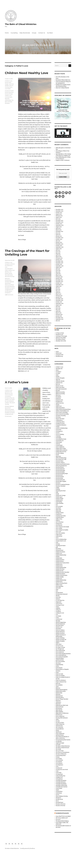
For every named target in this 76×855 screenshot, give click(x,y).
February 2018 (59, 277)
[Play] (56, 136)
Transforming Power (61, 755)
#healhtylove (8, 280)
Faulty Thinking (59, 503)
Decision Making (60, 453)
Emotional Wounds (9, 398)
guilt (57, 547)
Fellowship (58, 511)
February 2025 (59, 215)
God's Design (59, 528)
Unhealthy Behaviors (61, 782)
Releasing (58, 694)
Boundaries (58, 396)
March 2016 (58, 313)
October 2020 (59, 239)
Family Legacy (59, 497)
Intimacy (58, 598)
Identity (7, 271)
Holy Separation (59, 586)
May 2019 (58, 253)
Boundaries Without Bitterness (63, 80)
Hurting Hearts (59, 592)
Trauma (57, 757)
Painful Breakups (60, 658)
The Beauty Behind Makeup (62, 821)
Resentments (59, 708)
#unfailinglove (8, 291)
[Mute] (67, 136)
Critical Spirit (59, 442)
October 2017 (59, 283)
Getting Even (59, 523)
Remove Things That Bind (62, 699)
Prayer (57, 672)
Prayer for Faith (59, 674)
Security (58, 721)
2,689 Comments (9, 294)
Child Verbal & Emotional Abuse (63, 409)
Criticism (58, 443)
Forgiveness (59, 514)
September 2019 (59, 247)
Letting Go (58, 609)
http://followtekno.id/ (61, 157)
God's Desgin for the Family (62, 526)
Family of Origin (9, 93)
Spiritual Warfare (60, 735)
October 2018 (59, 264)
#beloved (7, 278)
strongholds (59, 741)
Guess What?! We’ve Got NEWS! (63, 816)
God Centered (59, 525)
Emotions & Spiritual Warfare (63, 484)
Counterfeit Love (60, 440)
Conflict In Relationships (62, 428)
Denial (57, 454)
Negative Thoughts (60, 641)
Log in (57, 351)
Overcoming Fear (60, 652)
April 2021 (58, 234)
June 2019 (58, 251)
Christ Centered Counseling (62, 414)
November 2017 (59, 281)
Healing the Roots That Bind (62, 572)
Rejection (58, 688)
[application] (63, 133)
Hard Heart (58, 548)
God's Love (58, 531)
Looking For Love (60, 613)
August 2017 (59, 286)
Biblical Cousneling (60, 393)
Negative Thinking (60, 638)
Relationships (59, 692)
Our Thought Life (60, 649)
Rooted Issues (59, 714)
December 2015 (59, 317)
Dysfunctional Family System (63, 464)
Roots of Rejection (60, 716)
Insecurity (58, 597)
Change (57, 404)
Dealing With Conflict (61, 448)
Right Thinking (59, 711)
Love (57, 614)
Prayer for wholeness (61, 680)
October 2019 (59, 245)
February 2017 (59, 295)
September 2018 (59, 266)
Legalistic (58, 608)
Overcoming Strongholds (62, 656)
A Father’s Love (16, 382)
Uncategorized (59, 774)
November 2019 (59, 244)
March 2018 (58, 275)
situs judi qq (58, 151)
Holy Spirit (58, 588)
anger (57, 375)
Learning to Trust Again (61, 336)
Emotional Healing (60, 472)
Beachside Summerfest (61, 389)
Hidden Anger (59, 584)
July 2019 (58, 250)
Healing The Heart (60, 569)
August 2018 (59, 267)
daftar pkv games (60, 147)
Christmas (58, 417)
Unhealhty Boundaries (61, 780)
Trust (57, 766)
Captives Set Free (60, 403)
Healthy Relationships (61, 580)
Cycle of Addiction (60, 447)
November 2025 (59, 211)
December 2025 (59, 209)
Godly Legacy (59, 534)
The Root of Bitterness (61, 754)
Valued (10, 273)
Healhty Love (8, 95)
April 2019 (58, 255)
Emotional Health (9, 90)
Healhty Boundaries (60, 551)
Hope (57, 589)
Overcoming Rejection (61, 655)
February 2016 (59, 314)
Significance (59, 732)
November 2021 (59, 231)
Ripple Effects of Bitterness (62, 713)
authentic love (8, 391)
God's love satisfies (60, 533)
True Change (59, 758)
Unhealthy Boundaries (61, 783)
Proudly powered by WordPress (27, 848)
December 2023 (59, 220)
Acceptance (58, 371)
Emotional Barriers (60, 468)
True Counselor (59, 760)
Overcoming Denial (60, 650)
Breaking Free (59, 401)
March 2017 (58, 294)
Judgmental (58, 602)
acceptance (8, 292)
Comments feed (59, 354)
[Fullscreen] (69, 136)
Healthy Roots (59, 581)
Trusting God (59, 768)
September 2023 (59, 225)
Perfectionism (59, 667)
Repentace (58, 700)
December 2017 (59, 280)
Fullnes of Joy (59, 519)
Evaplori (58, 160)
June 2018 (58, 270)
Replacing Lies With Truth (62, 705)
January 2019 (59, 259)
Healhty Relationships (61, 555)
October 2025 (59, 212)
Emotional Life (59, 475)
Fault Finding (59, 501)
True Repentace (59, 765)
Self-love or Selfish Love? (62, 818)
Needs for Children (60, 630)
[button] (63, 133)
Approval (58, 379)
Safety (57, 719)
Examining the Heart (61, 490)
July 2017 (58, 287)
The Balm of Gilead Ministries (20, 24)
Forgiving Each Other (61, 515)
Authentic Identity (60, 381)
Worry (57, 801)
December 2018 (59, 261)
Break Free (58, 398)
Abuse (57, 370)
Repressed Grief (59, 707)
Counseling (14, 33)
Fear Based (58, 508)
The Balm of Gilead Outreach (62, 747)
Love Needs (8, 88)
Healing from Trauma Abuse (62, 562)
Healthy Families (60, 577)
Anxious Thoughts (60, 378)
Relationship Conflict (61, 691)
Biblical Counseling (60, 392)
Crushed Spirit (59, 445)
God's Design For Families (62, 530)
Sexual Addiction (60, 728)
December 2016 (59, 298)
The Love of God (59, 750)
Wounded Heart (9, 275)
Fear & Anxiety (59, 506)
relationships (8, 100)
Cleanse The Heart (60, 418)
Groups (34, 33)
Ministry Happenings (61, 622)
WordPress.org (59, 356)
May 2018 (58, 272)
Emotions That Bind (60, 486)
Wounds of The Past (9, 276)
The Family (58, 749)
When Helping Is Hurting (62, 796)
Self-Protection (59, 727)
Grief (57, 542)
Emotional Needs (60, 476)
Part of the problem (60, 661)
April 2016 (58, 311)
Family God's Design (61, 495)
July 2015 (58, 320)
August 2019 (59, 248)
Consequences (59, 431)
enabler (57, 487)
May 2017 (58, 291)
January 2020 (59, 242)
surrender (58, 744)
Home (7, 33)
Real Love (58, 683)
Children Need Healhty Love (62, 411)
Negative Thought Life (61, 639)
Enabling (58, 489)
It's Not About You (60, 600)
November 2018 (59, 262)
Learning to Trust (60, 605)
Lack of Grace (59, 603)
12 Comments (8, 416)
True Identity (59, 761)
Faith (57, 492)
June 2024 (58, 219)
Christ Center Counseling (62, 412)
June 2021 (58, 233)
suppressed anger (60, 743)
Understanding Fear (60, 775)
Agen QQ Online (59, 154)
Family (57, 494)
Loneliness (58, 611)
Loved (57, 617)
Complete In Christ (60, 423)
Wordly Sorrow (59, 799)
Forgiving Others (60, 517)
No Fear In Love (59, 645)
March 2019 (58, 256)
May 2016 (58, 309)
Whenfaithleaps (62, 813)
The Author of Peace (60, 339)
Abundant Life (59, 368)
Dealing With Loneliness (61, 450)
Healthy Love (11, 270)
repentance (58, 702)
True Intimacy (59, 763)
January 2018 (59, 278)
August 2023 (59, 226)
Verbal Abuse (59, 793)
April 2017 (58, 292)
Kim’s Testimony (65, 160)
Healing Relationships (61, 567)
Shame (57, 730)
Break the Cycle (59, 400)
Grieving (58, 544)
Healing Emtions (60, 561)
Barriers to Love (8, 393)
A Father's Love (8, 80)
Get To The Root (59, 522)
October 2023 (59, 223)
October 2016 (59, 302)
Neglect (57, 642)
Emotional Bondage (60, 470)
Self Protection (59, 725)
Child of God (59, 406)
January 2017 (59, 297)
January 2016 (59, 316)
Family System (59, 500)
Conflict (58, 426)
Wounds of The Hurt (60, 804)
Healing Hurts (59, 564)
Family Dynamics (9, 92)
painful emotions (60, 660)
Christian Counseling (61, 415)
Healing (57, 556)
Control (57, 432)
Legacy (57, 606)
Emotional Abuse (60, 467)
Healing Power (59, 566)
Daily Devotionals (25, 33)
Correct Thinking (60, 434)
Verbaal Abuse (59, 791)
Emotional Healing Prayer (62, 473)
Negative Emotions (60, 633)
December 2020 (59, 237)
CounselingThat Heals (61, 439)
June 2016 (58, 308)
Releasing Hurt (59, 696)
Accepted (7, 264)
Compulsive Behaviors (61, 425)
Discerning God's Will (61, 459)
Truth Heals (58, 772)
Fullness (58, 520)
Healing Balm (59, 558)
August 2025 (59, 214)
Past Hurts (58, 663)
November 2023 (59, 222)
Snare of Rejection (60, 733)
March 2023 (58, 230)
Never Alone (58, 644)
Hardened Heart (59, 550)
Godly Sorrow (59, 536)
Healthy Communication (61, 575)
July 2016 (58, 306)
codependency (59, 420)
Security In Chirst (60, 722)
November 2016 (59, 300)
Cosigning (58, 436)
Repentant (58, 703)
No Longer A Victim (60, 647)
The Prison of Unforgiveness (62, 752)
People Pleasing (59, 664)
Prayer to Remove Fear (61, 681)
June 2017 (58, 289)
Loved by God (59, 619)
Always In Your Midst (61, 337)
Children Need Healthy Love (26, 73)
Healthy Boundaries (60, 573)
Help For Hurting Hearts (61, 583)
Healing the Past (59, 570)
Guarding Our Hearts (61, 545)
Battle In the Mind (60, 387)
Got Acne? (58, 819)
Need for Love (59, 627)
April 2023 (58, 228)
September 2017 (59, 284)
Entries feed (58, 353)
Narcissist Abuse (60, 625)
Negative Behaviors (60, 631)
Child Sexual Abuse (60, 407)
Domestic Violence (60, 462)
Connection (58, 429)
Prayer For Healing (60, 675)
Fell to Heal (58, 509)
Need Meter (58, 628)
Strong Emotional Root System (63, 739)
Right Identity (59, 710)
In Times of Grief (60, 333)
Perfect (57, 666)
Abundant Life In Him (61, 341)
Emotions (58, 483)
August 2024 (59, 217)
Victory (57, 794)
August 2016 (59, 305)
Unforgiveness (59, 779)
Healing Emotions (60, 559)
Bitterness (58, 395)
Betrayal (58, 390)
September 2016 (59, 303)
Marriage (58, 620)
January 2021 (59, 236)
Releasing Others (60, 697)
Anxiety (57, 376)
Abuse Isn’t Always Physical (62, 87)
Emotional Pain (59, 478)
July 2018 (58, 269)
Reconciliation (59, 685)
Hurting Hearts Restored (61, 594)
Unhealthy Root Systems (61, 786)
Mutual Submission (60, 624)
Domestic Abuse (59, 461)
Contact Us (41, 33)
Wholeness (58, 797)
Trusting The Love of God (62, 769)
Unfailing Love (59, 777)
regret (57, 686)
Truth (57, 771)
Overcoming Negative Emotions (63, 653)
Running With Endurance (62, 718)
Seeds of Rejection (60, 724)
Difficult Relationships (61, 458)
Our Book (50, 33)
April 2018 (58, 273)
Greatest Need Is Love (61, 541)
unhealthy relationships (61, 785)
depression (58, 456)
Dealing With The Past (61, 451)
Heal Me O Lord (59, 334)
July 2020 (58, 240)
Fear (57, 505)
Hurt (57, 591)
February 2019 (59, 258)
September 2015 (59, 319)
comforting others (60, 422)
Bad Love (58, 384)
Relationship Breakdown (61, 689)
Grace (57, 537)
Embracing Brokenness (61, 465)
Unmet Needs (59, 788)
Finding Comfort (60, 512)
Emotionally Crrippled (61, 481)
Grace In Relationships (61, 539)
